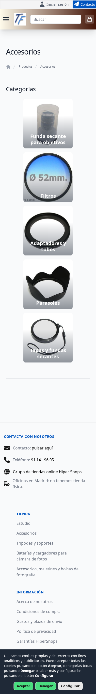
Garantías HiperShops (37, 641)
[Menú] (6, 19)
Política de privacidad (36, 631)
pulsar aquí (42, 448)
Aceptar (23, 686)
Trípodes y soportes (34, 543)
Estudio (23, 523)
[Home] (8, 66)
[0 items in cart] (89, 19)
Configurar (70, 686)
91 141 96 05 (42, 460)
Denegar (45, 686)
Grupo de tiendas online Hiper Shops (47, 471)
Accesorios (47, 67)
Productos (25, 67)
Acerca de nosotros (34, 601)
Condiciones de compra (38, 611)
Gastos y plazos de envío (39, 621)
